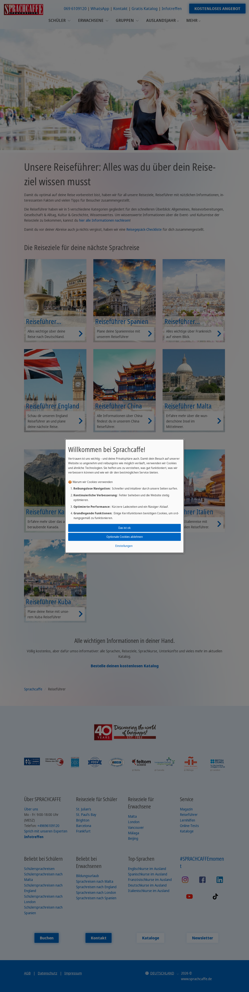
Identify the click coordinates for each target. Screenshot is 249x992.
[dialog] (124, 496)
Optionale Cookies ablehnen (124, 537)
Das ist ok (124, 528)
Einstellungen (124, 546)
